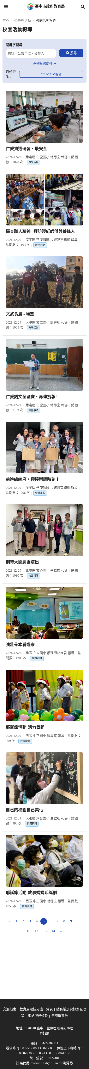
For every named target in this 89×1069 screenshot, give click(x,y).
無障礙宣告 (59, 1016)
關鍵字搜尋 (14, 45)
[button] (6, 7)
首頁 (5, 20)
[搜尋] (71, 53)
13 (45, 931)
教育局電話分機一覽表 (36, 1009)
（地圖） (44, 1033)
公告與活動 (22, 20)
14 (53, 931)
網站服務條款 (38, 1016)
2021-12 (46, 74)
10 (78, 921)
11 (28, 931)
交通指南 (9, 1009)
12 (36, 931)
